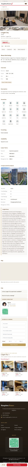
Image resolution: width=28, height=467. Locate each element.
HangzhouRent (14, 462)
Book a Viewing (16, 464)
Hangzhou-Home (6, 462)
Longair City (4, 6)
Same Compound (21, 49)
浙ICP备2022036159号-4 (14, 459)
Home (2, 425)
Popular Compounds (5, 427)
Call (4, 464)
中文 (24, 1)
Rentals (16, 425)
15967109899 (13, 305)
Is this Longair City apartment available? (12, 291)
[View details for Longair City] (7, 366)
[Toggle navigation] (26, 4)
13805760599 (6, 415)
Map (15, 49)
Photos (3, 49)
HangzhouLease (21, 462)
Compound (9, 49)
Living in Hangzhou (18, 427)
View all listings (4, 359)
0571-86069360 (6, 413)
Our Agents (3, 429)
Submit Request (14, 344)
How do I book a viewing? (8, 295)
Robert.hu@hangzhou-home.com (10, 417)
